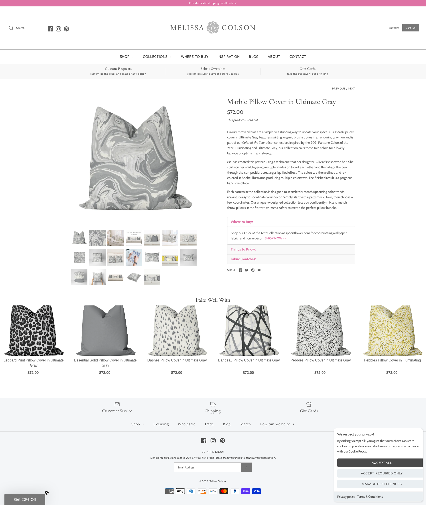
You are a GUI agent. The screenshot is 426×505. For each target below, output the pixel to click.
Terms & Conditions (370, 497)
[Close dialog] (253, 179)
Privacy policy (346, 497)
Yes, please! (213, 320)
